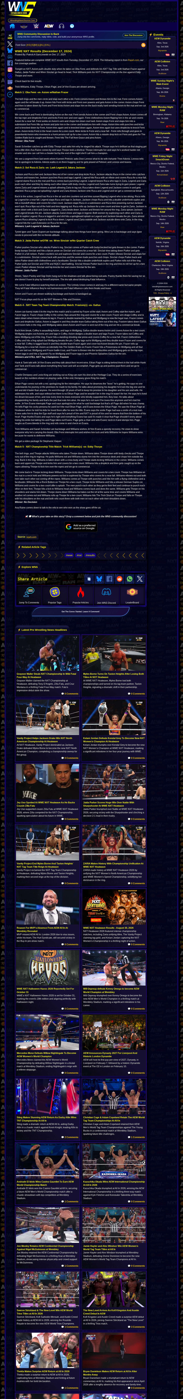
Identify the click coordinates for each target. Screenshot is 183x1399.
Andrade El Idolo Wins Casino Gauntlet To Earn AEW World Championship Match (45, 1183)
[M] (35, 45)
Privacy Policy (163, 293)
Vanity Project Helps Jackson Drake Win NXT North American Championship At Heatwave (44, 740)
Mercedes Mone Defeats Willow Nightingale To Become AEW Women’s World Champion (46, 1055)
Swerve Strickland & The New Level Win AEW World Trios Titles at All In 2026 (45, 1312)
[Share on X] (140, 579)
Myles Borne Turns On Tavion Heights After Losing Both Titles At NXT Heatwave (113, 675)
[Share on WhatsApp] (129, 579)
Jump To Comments (29, 602)
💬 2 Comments (69, 1137)
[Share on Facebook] (109, 579)
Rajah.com (133, 60)
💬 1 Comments (136, 1137)
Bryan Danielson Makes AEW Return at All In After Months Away (110, 1373)
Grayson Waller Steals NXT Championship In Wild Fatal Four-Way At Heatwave (46, 675)
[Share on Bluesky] (99, 579)
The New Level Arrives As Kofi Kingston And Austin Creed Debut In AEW (111, 1312)
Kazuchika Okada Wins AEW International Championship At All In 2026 (114, 1183)
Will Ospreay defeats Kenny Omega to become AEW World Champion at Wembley (111, 990)
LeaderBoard (132, 602)
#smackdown (162, 175)
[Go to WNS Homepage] (22, 10)
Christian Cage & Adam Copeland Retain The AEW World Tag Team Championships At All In (114, 1119)
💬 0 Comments (69, 694)
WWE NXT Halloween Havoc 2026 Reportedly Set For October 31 (45, 990)
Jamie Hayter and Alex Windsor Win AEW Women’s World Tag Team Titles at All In (110, 1248)
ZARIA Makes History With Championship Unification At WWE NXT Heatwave (113, 865)
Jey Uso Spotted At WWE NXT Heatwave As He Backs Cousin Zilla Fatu (46, 804)
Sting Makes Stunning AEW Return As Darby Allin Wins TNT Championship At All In (46, 1119)
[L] (39, 45)
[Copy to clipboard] (89, 579)
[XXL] (47, 45)
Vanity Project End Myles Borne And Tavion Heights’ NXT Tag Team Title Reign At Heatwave (45, 865)
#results (90, 555)
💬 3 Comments (136, 1327)
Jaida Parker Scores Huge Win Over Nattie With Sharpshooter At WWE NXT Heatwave (108, 804)
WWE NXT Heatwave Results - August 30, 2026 (108, 928)
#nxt (79, 555)
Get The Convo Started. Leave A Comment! (81, 612)
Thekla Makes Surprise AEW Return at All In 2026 (43, 1371)
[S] (32, 45)
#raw (162, 122)
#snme (162, 96)
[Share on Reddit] (119, 579)
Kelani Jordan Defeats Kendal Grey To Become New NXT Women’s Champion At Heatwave (114, 740)
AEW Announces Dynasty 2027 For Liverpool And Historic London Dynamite (110, 1055)
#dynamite (162, 50)
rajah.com (31, 536)
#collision (162, 73)
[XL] (42, 45)
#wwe (69, 555)
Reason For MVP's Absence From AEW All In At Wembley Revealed (42, 929)
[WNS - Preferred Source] (81, 527)
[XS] (28, 45)
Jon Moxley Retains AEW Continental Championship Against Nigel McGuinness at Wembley (45, 1248)
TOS (155, 293)
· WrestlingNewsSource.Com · (22, 20)
